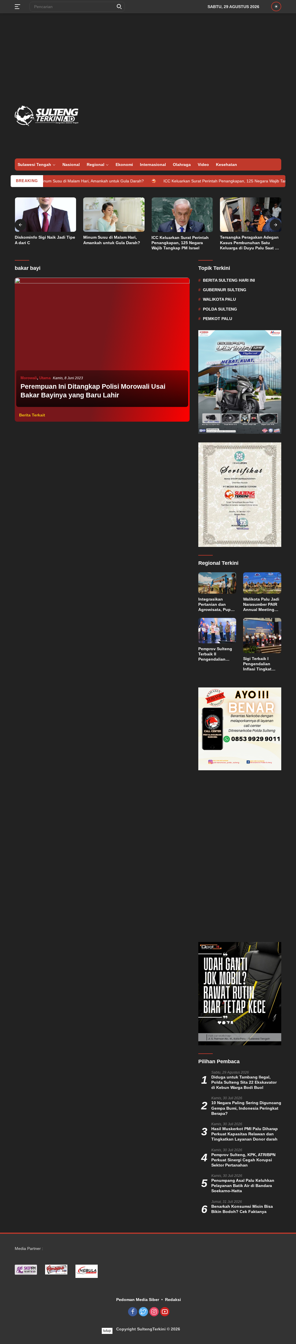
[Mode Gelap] (276, 6)
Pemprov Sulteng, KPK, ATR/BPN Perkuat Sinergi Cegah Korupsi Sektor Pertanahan (243, 1159)
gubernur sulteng (224, 289)
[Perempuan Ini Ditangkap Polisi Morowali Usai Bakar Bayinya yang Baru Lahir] (102, 343)
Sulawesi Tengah (34, 164)
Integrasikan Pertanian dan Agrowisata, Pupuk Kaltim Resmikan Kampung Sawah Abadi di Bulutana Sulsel (217, 604)
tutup (107, 1331)
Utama (45, 378)
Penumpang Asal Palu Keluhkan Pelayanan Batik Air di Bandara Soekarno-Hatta (242, 1185)
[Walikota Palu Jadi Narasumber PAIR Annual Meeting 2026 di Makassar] (262, 583)
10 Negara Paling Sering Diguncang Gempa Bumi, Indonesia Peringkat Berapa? (246, 1107)
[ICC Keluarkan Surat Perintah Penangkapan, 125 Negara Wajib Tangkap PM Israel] (114, 214)
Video (203, 164)
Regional (95, 164)
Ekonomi (124, 164)
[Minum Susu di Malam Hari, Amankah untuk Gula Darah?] (45, 214)
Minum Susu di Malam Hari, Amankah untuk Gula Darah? (64, 181)
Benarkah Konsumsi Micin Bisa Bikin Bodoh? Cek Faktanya (242, 1209)
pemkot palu (217, 318)
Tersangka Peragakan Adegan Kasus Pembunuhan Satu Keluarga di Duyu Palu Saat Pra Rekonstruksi (182, 243)
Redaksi (173, 1299)
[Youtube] (164, 1312)
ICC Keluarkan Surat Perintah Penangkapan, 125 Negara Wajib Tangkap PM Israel (211, 181)
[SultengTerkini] (46, 115)
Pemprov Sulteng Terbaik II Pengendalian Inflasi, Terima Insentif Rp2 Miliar (216, 654)
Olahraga (182, 164)
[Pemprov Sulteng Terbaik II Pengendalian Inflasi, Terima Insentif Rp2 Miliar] (217, 630)
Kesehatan (226, 164)
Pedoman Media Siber (137, 1299)
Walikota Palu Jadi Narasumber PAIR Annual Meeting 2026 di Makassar (261, 604)
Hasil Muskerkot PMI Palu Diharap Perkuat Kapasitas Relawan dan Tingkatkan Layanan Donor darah (244, 1133)
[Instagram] (154, 1312)
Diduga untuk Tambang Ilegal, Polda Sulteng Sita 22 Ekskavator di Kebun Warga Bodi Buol (244, 1082)
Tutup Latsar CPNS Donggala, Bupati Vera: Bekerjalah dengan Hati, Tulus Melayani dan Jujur (249, 243)
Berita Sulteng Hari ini (229, 280)
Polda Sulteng (220, 309)
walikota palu (219, 299)
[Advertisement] (148, 59)
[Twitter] (143, 1312)
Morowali (29, 378)
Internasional (153, 164)
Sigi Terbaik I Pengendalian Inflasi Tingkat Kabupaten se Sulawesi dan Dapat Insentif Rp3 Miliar (261, 664)
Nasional (71, 164)
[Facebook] (132, 1312)
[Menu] (19, 7)
